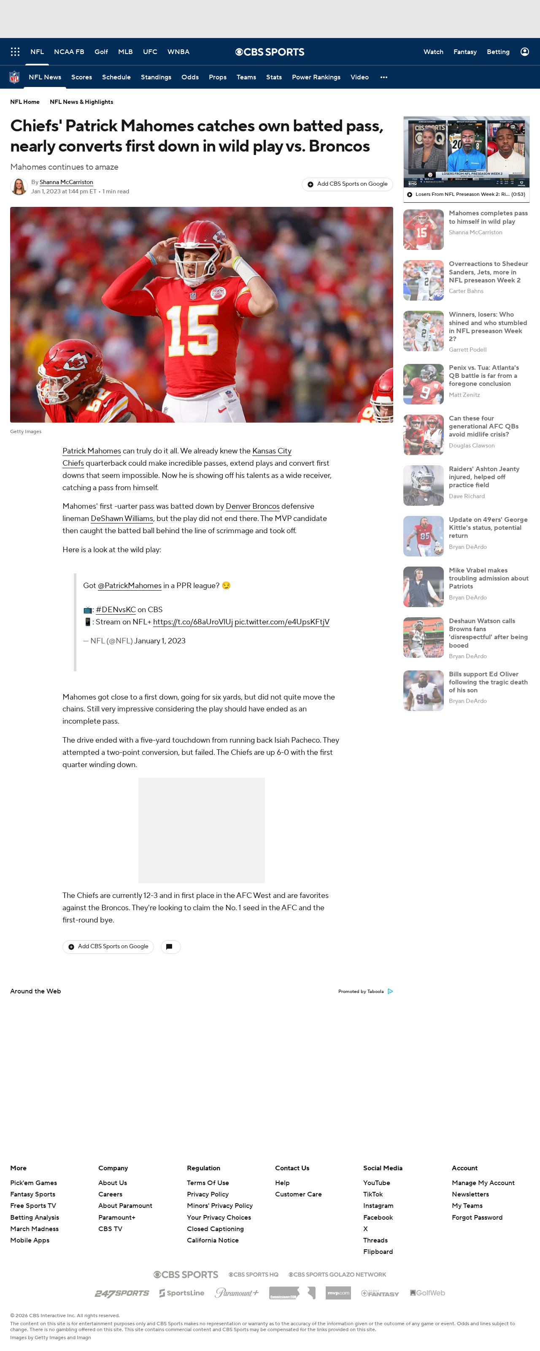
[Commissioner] (292, 1290)
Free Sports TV (33, 1206)
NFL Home (25, 102)
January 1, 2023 (160, 641)
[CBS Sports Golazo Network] (337, 1274)
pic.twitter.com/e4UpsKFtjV (282, 622)
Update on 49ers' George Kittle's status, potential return (488, 527)
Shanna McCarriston (66, 182)
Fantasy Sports (32, 1194)
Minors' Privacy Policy (220, 1206)
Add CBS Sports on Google (352, 184)
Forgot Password (477, 1217)
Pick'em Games (33, 1183)
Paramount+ (116, 1217)
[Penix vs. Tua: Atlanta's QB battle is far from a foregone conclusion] (423, 384)
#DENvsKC (116, 610)
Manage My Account (483, 1183)
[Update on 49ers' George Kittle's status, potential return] (423, 536)
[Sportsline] (182, 1292)
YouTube (376, 1183)
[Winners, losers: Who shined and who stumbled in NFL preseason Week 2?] (423, 331)
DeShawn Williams (122, 519)
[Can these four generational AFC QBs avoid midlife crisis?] (423, 435)
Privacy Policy (208, 1194)
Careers (110, 1194)
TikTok (373, 1194)
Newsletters (470, 1194)
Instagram (378, 1206)
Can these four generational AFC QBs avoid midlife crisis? (483, 426)
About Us (112, 1183)
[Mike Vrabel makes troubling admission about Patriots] (423, 587)
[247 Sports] (121, 1291)
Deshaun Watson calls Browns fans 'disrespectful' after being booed (488, 633)
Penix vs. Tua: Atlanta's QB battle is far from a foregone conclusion (484, 376)
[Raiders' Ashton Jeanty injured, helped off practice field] (423, 485)
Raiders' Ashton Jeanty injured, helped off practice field (484, 477)
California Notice (213, 1232)
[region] (466, 152)
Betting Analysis (34, 1217)
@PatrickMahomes (130, 586)
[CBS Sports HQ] (253, 1274)
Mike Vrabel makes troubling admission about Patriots (489, 578)
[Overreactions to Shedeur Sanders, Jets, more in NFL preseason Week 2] (423, 280)
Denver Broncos (253, 506)
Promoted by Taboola (361, 992)
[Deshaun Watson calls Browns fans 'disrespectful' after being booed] (423, 637)
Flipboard (378, 1252)
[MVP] (338, 1290)
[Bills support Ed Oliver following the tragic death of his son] (423, 690)
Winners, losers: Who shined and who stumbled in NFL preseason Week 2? (488, 326)
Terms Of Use (208, 1183)
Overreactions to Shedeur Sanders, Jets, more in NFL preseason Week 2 (488, 272)
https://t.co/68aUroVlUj (193, 622)
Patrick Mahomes (91, 451)
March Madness (34, 1229)
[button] (384, 77)
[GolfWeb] (428, 1293)
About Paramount (125, 1206)
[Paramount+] (237, 1291)
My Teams (467, 1206)
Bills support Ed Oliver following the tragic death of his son (488, 682)
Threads (375, 1240)
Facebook (378, 1217)
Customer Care (298, 1194)
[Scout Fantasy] (380, 1293)
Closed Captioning (215, 1221)
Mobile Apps (29, 1240)
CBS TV (110, 1229)
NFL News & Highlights (81, 102)
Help (282, 1183)
